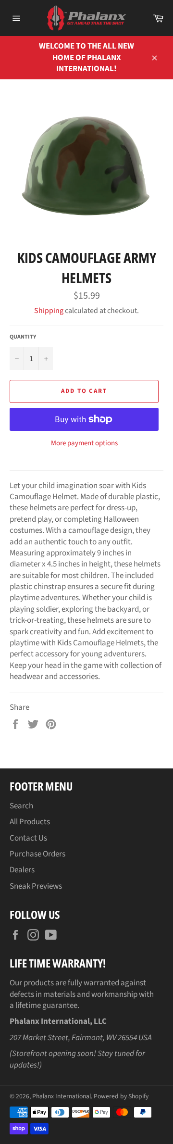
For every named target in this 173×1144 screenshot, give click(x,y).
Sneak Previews (36, 886)
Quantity (23, 337)
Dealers (22, 870)
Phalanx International (61, 1096)
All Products (30, 822)
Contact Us (28, 838)
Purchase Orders (37, 854)
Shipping (48, 310)
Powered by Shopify (121, 1096)
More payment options (84, 443)
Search (21, 806)
